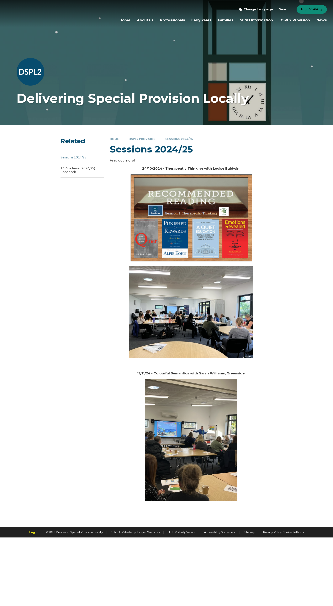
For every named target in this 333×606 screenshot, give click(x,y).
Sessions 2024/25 (179, 139)
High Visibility (311, 9)
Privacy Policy (272, 532)
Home (114, 139)
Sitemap (249, 532)
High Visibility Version (182, 532)
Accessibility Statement (220, 532)
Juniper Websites (148, 532)
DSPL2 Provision (142, 139)
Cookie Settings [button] (293, 532)
